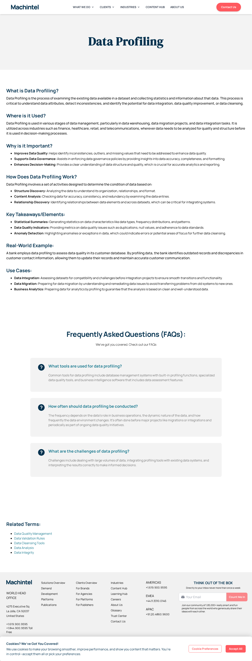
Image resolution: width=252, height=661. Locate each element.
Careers (116, 599)
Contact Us (228, 7)
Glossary (116, 610)
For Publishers (84, 605)
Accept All (235, 649)
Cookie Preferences (205, 649)
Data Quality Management (33, 533)
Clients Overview (86, 583)
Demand (46, 588)
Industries (128, 7)
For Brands (82, 588)
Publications (49, 605)
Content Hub (155, 7)
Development (49, 594)
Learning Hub (119, 594)
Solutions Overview (53, 583)
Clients (105, 7)
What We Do (81, 7)
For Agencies (84, 594)
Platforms (47, 599)
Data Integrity (24, 552)
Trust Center (119, 616)
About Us (177, 7)
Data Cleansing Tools (29, 543)
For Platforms (84, 599)
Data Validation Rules (29, 538)
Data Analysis (24, 548)
